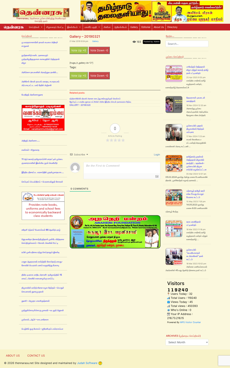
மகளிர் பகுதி (91, 27)
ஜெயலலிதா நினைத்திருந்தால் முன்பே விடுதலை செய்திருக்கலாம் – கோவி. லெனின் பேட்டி (43, 241)
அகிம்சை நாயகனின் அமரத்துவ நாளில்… (40, 72)
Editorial (145, 27)
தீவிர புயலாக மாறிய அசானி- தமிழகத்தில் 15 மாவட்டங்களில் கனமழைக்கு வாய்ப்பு (42, 277)
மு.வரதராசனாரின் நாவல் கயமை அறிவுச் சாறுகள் (40, 44)
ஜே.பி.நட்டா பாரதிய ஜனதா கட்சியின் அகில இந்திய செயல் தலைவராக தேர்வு (100, 102)
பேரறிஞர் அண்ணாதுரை (32, 94)
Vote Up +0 (78, 50)
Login (156, 154)
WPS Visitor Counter (190, 322)
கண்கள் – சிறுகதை (30, 150)
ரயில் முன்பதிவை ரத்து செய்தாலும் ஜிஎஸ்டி (41, 252)
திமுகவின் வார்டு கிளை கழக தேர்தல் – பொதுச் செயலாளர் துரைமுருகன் (43, 290)
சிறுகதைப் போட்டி (55, 27)
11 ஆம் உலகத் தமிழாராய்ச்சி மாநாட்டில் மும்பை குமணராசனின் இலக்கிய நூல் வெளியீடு (42, 161)
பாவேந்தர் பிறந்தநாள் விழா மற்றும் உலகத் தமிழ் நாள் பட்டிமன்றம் (197, 69)
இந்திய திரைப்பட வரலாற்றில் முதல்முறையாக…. (43, 172)
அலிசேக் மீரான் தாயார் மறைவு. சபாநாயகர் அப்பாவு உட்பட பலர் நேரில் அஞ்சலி (40, 83)
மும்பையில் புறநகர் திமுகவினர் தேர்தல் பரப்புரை (195, 128)
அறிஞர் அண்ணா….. (31, 140)
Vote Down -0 (99, 50)
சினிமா (107, 27)
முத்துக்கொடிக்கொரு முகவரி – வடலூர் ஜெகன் (43, 310)
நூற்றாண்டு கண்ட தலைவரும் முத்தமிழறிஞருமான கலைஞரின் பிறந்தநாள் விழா (41, 59)
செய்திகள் (34, 27)
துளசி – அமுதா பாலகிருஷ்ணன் (36, 301)
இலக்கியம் (72, 27)
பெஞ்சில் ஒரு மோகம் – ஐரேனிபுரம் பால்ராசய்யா (42, 329)
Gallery (134, 27)
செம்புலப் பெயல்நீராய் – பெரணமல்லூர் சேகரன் (42, 181)
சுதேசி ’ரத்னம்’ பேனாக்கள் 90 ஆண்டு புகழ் (41, 230)
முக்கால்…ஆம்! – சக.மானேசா (35, 319)
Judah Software (87, 363)
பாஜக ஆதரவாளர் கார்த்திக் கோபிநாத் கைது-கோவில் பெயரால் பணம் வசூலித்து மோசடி (42, 263)
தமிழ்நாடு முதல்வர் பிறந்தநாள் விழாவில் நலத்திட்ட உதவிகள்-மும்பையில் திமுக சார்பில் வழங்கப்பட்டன (196, 163)
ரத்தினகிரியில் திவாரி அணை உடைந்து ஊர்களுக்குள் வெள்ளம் (95, 98)
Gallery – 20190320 (80, 105)
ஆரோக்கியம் (120, 27)
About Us (159, 27)
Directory (172, 27)
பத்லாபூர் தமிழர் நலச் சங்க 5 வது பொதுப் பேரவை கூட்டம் (195, 194)
